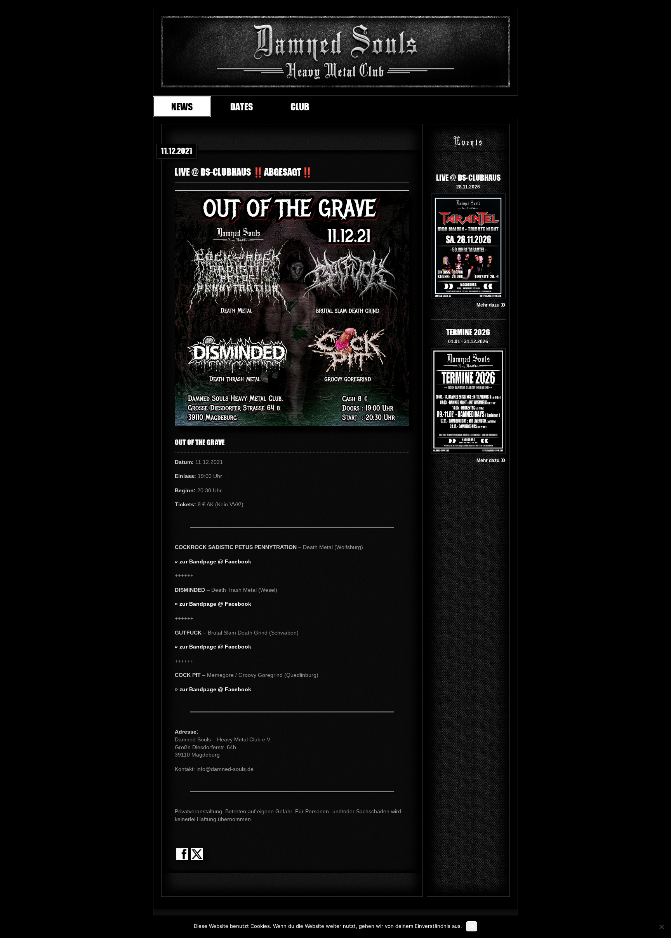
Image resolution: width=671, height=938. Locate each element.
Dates (241, 106)
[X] (196, 854)
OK (471, 926)
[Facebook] (182, 854)
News (182, 106)
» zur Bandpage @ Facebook (213, 561)
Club (299, 106)
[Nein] (661, 927)
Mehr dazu (491, 305)
